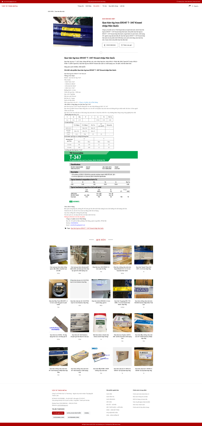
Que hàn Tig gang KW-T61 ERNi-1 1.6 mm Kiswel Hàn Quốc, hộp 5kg (122, 302)
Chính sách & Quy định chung (141, 407)
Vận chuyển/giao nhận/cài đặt (141, 402)
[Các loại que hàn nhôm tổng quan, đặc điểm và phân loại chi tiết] (58, 255)
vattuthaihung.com (62, 405)
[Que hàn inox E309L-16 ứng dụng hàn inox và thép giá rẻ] (58, 322)
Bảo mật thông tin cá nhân (140, 396)
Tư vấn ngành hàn (58, 413)
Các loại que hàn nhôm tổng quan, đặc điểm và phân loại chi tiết (58, 268)
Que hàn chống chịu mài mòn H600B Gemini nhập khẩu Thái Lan (143, 302)
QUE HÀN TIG (110, 396)
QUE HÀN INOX (110, 399)
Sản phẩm (96, 6)
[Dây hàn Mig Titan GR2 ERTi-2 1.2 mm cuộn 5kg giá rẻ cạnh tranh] (58, 288)
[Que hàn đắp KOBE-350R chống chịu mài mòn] (101, 356)
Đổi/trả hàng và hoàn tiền (140, 399)
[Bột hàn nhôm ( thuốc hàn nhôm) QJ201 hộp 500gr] (101, 322)
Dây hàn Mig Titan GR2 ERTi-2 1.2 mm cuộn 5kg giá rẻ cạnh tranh (58, 302)
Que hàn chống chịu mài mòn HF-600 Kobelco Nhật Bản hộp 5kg (58, 370)
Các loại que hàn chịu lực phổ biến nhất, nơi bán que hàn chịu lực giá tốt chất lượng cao (79, 268)
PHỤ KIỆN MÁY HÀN (112, 412)
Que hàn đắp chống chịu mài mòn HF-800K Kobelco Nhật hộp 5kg (143, 336)
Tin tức (104, 6)
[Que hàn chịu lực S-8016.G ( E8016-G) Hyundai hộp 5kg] (122, 356)
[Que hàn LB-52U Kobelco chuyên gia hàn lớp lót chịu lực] (79, 322)
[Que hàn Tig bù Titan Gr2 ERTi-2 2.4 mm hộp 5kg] (143, 255)
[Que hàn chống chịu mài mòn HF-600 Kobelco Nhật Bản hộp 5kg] (58, 356)
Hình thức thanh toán (139, 404)
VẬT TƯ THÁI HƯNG (10, 6)
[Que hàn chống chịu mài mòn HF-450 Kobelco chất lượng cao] (79, 356)
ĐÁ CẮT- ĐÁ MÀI (111, 404)
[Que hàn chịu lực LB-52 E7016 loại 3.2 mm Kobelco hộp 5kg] (79, 288)
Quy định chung (113, 6)
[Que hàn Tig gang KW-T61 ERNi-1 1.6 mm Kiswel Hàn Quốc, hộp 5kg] (122, 288)
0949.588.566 (111, 45)
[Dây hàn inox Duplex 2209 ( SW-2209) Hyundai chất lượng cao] (122, 322)
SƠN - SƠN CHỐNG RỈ (112, 415)
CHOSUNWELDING (58, 417)
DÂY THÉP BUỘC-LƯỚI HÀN (114, 407)
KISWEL (87, 413)
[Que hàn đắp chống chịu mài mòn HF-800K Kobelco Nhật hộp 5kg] (143, 322)
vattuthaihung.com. (100, 424)
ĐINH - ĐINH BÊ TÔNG (112, 410)
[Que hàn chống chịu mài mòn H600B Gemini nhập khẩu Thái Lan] (143, 288)
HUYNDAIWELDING (73, 417)
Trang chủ (81, 6)
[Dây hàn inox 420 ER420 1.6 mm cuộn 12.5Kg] (101, 255)
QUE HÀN (50, 11)
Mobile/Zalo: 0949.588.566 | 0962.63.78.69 (189, 1)
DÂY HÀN (109, 402)
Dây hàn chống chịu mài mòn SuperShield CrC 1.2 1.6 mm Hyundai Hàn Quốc (122, 268)
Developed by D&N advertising (112, 424)
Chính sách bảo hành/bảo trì (141, 394)
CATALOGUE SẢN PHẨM (74, 413)
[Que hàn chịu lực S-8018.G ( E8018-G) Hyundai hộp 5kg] (143, 356)
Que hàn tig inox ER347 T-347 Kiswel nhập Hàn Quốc (87, 228)
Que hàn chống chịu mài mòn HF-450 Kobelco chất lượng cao (79, 370)
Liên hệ (122, 6)
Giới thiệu (88, 6)
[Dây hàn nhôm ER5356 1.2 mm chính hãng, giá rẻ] (101, 288)
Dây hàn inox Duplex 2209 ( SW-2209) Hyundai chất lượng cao (122, 336)
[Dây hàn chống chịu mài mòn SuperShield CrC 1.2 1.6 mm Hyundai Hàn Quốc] (122, 255)
